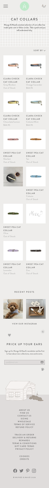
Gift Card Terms (24, 446)
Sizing (24, 418)
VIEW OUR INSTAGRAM (24, 324)
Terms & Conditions (24, 443)
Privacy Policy (24, 449)
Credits (24, 459)
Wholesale (24, 421)
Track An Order (24, 434)
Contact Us (24, 416)
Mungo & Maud (23, 477)
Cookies (24, 456)
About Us (24, 410)
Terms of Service (24, 424)
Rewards (24, 440)
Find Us (24, 413)
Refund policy (24, 427)
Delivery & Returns (24, 437)
